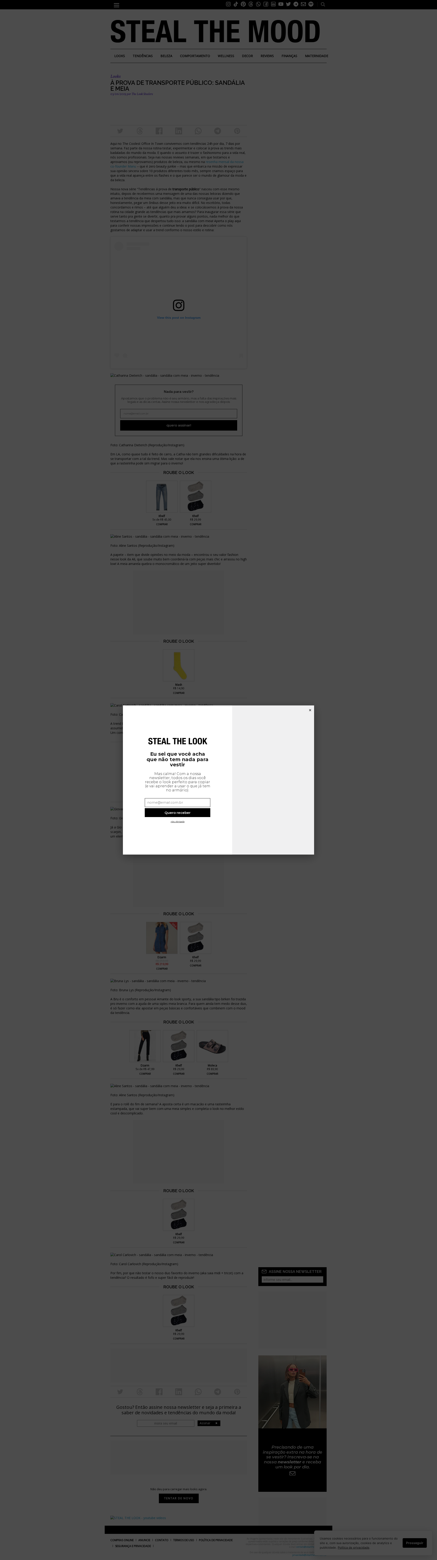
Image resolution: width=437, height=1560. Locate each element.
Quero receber (178, 812)
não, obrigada (178, 821)
